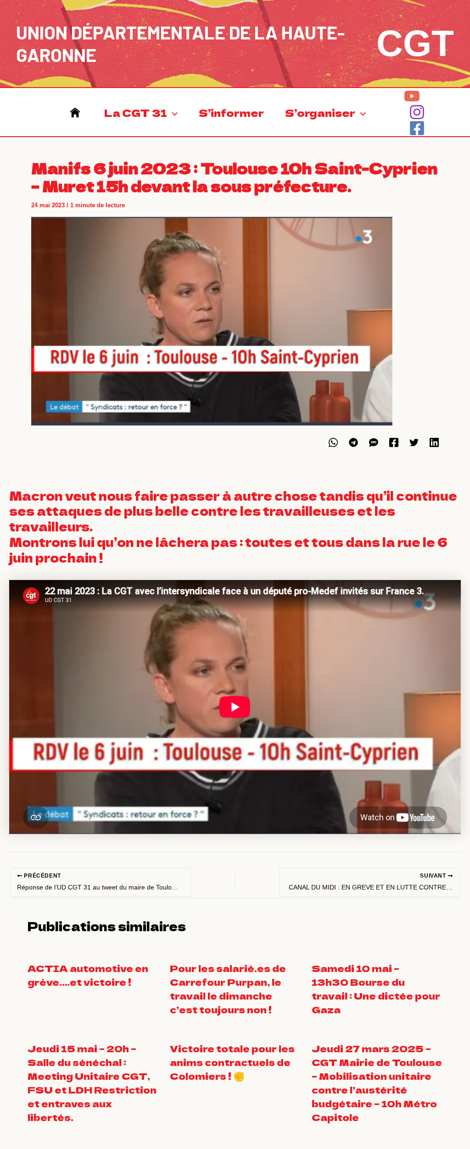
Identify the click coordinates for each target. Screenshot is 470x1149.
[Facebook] (417, 128)
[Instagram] (417, 112)
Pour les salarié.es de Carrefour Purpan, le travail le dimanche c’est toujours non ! (228, 988)
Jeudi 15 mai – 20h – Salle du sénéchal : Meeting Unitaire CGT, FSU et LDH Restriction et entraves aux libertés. (92, 1083)
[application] (172, 112)
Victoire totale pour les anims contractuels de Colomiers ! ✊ (232, 1062)
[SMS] (373, 442)
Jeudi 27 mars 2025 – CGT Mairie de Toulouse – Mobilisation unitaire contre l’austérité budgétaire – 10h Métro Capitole (377, 1083)
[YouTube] (412, 96)
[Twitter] (414, 442)
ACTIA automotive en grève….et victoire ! (88, 975)
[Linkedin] (434, 442)
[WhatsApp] (333, 442)
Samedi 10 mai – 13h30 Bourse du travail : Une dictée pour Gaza (376, 988)
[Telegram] (353, 442)
